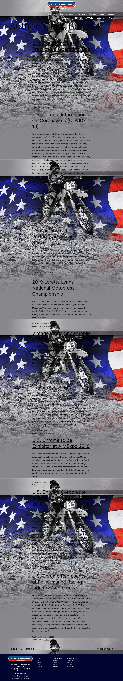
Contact (111, 14)
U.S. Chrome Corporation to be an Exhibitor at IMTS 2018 (60, 498)
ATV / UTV (89, 18)
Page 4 (30, 648)
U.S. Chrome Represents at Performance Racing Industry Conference (58, 582)
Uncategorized (49, 107)
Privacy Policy (25, 678)
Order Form (52, 14)
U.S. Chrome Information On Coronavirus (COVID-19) (59, 120)
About (102, 14)
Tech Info (92, 14)
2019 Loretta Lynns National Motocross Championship (53, 288)
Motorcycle (101, 18)
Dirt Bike (78, 18)
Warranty (81, 14)
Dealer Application (67, 14)
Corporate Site (16, 678)
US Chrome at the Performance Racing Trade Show (61, 236)
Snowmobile (66, 18)
